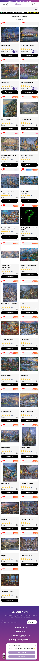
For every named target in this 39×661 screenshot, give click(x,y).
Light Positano (6, 119)
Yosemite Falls (5, 447)
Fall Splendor (25, 375)
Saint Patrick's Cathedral (9, 303)
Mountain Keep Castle (8, 192)
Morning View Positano (28, 265)
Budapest (4, 519)
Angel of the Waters (27, 519)
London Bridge (5, 45)
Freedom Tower (6, 411)
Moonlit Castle (25, 447)
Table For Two (5, 483)
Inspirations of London (8, 155)
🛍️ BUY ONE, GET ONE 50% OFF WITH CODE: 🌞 (19, 12)
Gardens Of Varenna (27, 192)
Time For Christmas (27, 483)
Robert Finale (5, 47)
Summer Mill (5, 82)
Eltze (22, 303)
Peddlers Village (6, 375)
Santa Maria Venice (27, 155)
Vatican (3, 555)
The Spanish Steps (26, 555)
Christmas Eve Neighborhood (5, 266)
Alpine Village (25, 339)
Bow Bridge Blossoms (27, 82)
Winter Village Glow (27, 411)
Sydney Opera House (27, 45)
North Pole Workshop (8, 228)
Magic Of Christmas (7, 591)
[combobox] (19, 9)
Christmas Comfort (7, 339)
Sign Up (32, 622)
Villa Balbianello (26, 119)
